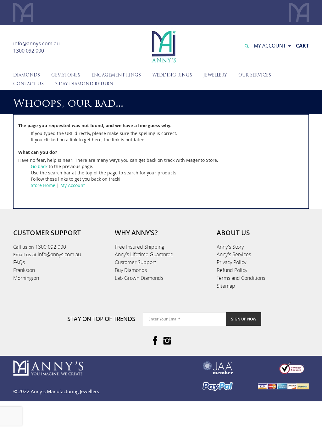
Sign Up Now (243, 319)
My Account (72, 185)
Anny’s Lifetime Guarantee (144, 254)
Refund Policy (232, 270)
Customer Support (135, 262)
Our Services (254, 75)
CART (302, 45)
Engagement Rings (116, 75)
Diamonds (26, 75)
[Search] (246, 45)
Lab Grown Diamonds (139, 277)
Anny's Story (230, 246)
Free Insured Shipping (139, 246)
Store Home (43, 185)
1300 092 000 (28, 50)
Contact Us (28, 84)
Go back (39, 166)
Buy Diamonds (131, 270)
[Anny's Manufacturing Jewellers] (163, 46)
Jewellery (215, 75)
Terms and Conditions (241, 277)
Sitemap (226, 285)
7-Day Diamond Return (84, 84)
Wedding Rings (172, 75)
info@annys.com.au (36, 43)
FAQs (19, 262)
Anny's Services (234, 254)
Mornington (26, 277)
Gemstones (65, 75)
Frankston (24, 270)
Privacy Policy (231, 262)
